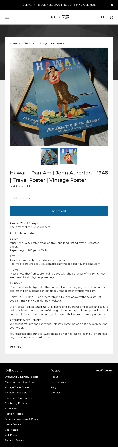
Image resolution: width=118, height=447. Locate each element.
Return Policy (58, 382)
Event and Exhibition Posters (21, 376)
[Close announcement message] (111, 4)
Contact (55, 392)
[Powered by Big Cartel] (104, 370)
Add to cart (59, 211)
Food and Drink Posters (18, 398)
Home (13, 43)
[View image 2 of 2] (68, 156)
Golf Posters (12, 434)
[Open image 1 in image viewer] (59, 97)
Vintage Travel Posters (52, 43)
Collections (28, 43)
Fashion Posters (14, 413)
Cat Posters (11, 429)
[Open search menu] (102, 17)
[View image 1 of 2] (49, 156)
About (54, 376)
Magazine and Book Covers (21, 382)
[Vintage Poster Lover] (59, 17)
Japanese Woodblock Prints (21, 419)
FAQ (53, 387)
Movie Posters (13, 424)
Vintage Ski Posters (16, 392)
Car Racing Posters (16, 403)
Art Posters (11, 408)
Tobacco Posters (14, 440)
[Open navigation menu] (7, 17)
